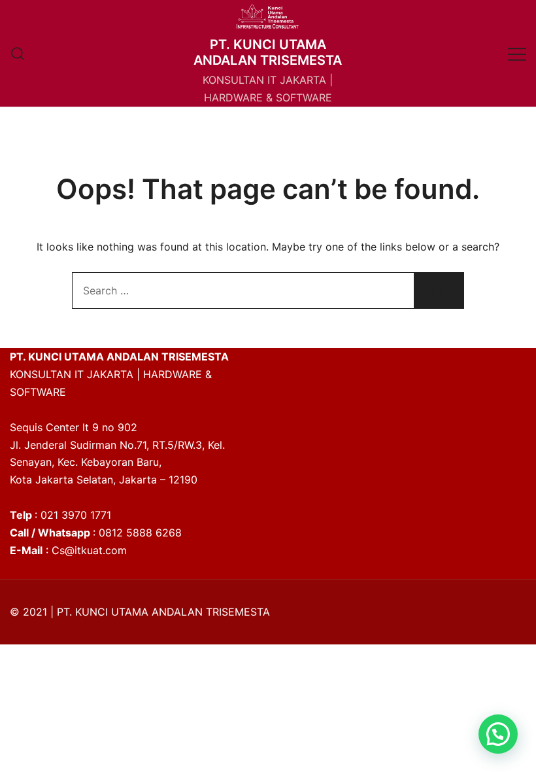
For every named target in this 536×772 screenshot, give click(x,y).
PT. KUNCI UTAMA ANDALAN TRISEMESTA (267, 52)
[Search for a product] (18, 53)
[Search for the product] (439, 290)
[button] (498, 734)
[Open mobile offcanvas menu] (517, 53)
